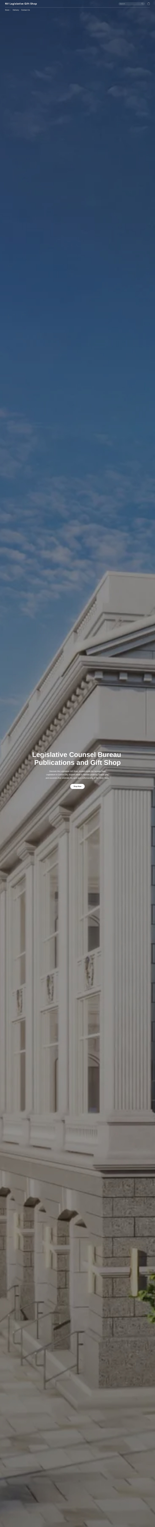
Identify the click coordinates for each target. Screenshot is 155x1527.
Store (7, 10)
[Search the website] (142, 3)
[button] (21, 3)
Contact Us (25, 10)
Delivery (16, 10)
